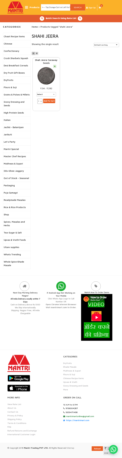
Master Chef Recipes (15, 156)
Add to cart (49, 101)
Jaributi (8, 134)
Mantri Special (11, 149)
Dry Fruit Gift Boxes (14, 73)
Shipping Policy (14, 419)
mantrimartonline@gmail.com (80, 416)
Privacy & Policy (15, 415)
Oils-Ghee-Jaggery (14, 171)
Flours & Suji (10, 87)
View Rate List (14, 404)
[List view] (36, 53)
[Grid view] (33, 53)
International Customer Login (21, 434)
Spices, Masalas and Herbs (14, 224)
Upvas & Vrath (70, 382)
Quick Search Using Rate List (61, 18)
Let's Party (9, 142)
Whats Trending (12, 254)
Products (34, 7)
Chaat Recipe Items (14, 36)
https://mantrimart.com (77, 420)
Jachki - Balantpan (14, 127)
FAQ (9, 426)
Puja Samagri (11, 192)
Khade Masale (69, 367)
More (65, 389)
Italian (7, 120)
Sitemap (70, 448)
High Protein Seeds (14, 112)
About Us (11, 408)
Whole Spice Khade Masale (14, 263)
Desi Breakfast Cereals (16, 65)
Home (35, 27)
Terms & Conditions (16, 423)
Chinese (8, 43)
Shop (6, 214)
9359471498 (72, 412)
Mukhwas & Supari (13, 163)
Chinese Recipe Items (73, 378)
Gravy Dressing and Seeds (14, 104)
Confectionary (11, 51)
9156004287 (72, 408)
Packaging (9, 185)
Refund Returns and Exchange (22, 430)
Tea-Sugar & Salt (13, 232)
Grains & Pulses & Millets (17, 94)
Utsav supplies (11, 247)
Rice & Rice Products (15, 207)
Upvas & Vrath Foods (15, 240)
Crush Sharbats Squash (16, 58)
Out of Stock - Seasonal (16, 178)
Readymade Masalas (14, 200)
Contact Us (12, 412)
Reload (97, 448)
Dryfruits (8, 80)
